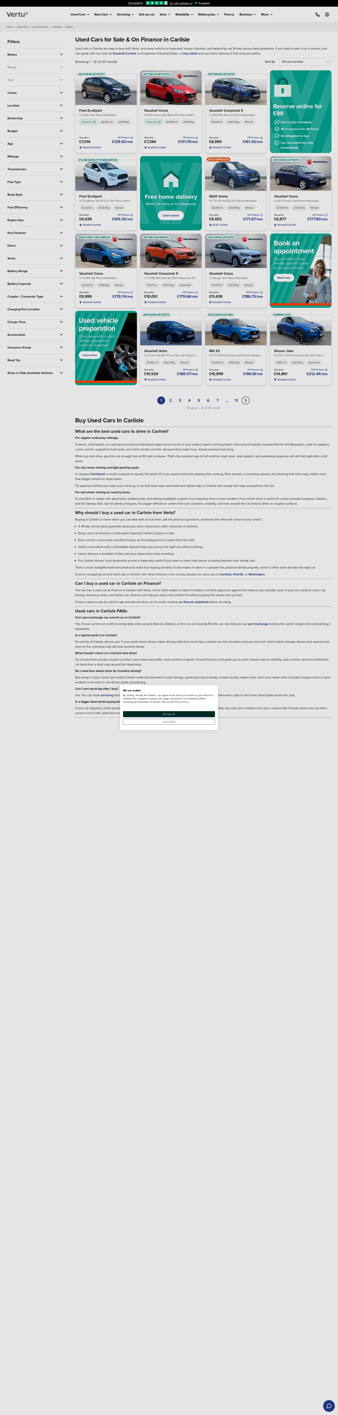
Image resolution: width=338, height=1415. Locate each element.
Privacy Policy (181, 701)
